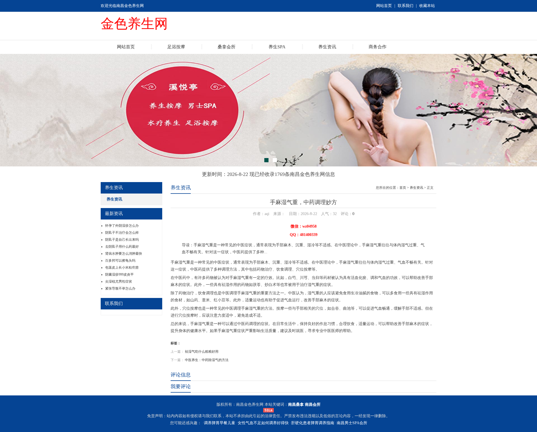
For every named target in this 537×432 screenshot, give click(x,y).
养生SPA (277, 46)
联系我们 (405, 6)
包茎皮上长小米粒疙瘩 (122, 267)
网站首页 (384, 6)
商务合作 (378, 46)
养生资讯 (327, 46)
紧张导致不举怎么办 (120, 288)
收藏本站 (427, 6)
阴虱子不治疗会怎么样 (122, 233)
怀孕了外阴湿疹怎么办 (122, 226)
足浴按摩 (176, 46)
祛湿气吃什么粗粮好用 (201, 352)
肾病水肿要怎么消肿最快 (123, 254)
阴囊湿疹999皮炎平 (119, 274)
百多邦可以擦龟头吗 (120, 260)
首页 (402, 188)
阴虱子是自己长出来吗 (122, 240)
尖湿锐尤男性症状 (118, 281)
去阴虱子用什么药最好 (122, 247)
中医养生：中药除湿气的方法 (207, 360)
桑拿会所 (226, 46)
